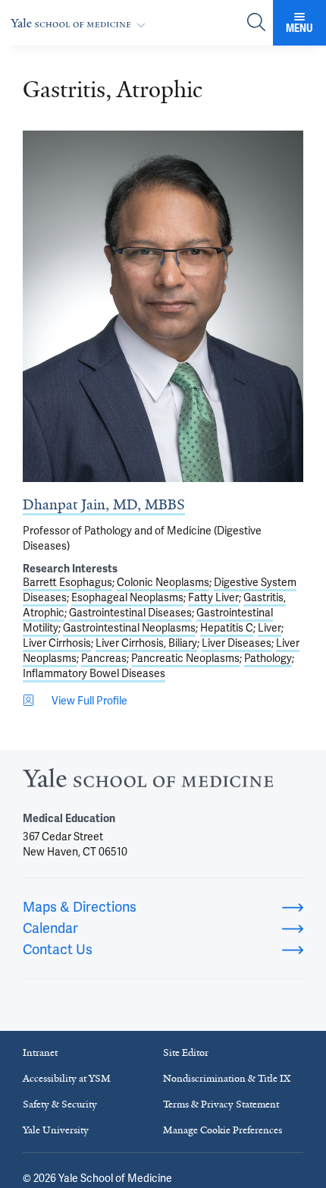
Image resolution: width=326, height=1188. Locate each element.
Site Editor (185, 1052)
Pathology (268, 658)
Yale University (56, 1129)
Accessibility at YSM (67, 1078)
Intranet (40, 1052)
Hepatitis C (226, 628)
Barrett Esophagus (67, 582)
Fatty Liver (213, 597)
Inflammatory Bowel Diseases (94, 673)
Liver (269, 628)
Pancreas (104, 658)
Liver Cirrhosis (57, 643)
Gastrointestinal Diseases (130, 612)
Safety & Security (60, 1104)
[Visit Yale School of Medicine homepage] (148, 782)
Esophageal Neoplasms (127, 597)
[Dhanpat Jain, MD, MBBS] (163, 306)
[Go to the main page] (81, 23)
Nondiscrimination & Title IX (226, 1078)
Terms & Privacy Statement (221, 1104)
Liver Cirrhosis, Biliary (146, 643)
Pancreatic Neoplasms (185, 658)
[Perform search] (256, 23)
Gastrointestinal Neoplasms (129, 628)
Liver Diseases (236, 643)
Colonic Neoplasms (163, 582)
